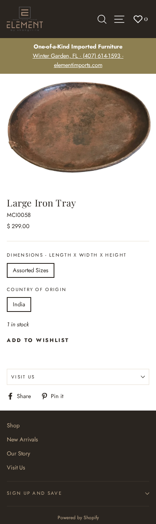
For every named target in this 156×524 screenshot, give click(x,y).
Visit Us (23, 377)
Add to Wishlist (38, 340)
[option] (78, 56)
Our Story (18, 453)
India (19, 304)
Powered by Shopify (78, 517)
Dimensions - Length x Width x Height (66, 255)
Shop (13, 425)
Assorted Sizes (30, 270)
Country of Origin (36, 289)
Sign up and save (34, 493)
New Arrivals (22, 439)
